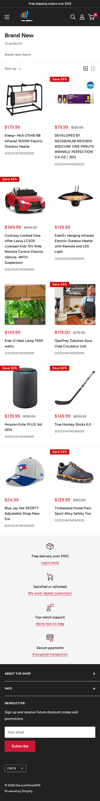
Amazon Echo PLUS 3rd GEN (23, 427)
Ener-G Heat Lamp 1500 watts (24, 343)
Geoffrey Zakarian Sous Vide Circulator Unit (73, 343)
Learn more (50, 563)
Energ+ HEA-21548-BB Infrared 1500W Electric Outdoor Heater (24, 141)
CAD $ (11, 768)
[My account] (82, 17)
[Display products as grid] (85, 68)
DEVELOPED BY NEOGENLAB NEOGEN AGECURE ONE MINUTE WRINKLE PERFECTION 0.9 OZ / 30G (74, 146)
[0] (91, 17)
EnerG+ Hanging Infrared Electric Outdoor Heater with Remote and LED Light (74, 243)
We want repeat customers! (50, 593)
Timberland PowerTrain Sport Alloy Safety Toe (73, 511)
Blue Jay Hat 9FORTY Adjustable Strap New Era (22, 513)
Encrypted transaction (50, 654)
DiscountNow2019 (19, 153)
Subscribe (20, 746)
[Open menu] (7, 17)
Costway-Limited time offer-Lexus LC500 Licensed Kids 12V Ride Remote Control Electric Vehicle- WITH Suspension (24, 249)
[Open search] (73, 17)
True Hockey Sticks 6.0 (73, 424)
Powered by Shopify (19, 791)
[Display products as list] (93, 68)
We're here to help (50, 624)
